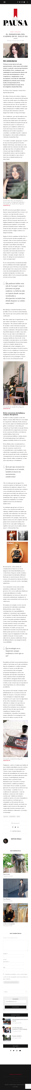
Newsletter (15, 999)
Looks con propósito (9, 924)
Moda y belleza (15, 31)
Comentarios (16, 823)
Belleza (6, 816)
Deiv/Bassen (6, 899)
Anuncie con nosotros (16, 1074)
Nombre (5, 953)
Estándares (12, 816)
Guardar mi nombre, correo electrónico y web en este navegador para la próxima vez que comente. (15, 977)
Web (4, 967)
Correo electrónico (6, 960)
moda (18, 816)
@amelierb (7, 205)
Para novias (6, 874)
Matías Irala (16, 831)
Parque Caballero (17, 1036)
